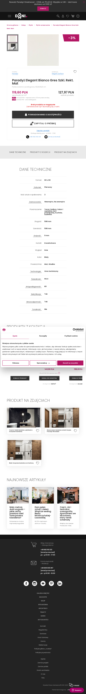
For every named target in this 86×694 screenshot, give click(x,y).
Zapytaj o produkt (43, 131)
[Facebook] (26, 585)
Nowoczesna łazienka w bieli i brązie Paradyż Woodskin (59, 430)
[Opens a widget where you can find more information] (76, 690)
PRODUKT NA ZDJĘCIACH (65, 152)
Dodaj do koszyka (49, 378)
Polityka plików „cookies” (43, 649)
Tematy (43, 612)
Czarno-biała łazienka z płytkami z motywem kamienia (21, 430)
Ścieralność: (36, 279)
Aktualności (43, 620)
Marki (43, 616)
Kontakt (43, 626)
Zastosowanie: (35, 202)
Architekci (43, 608)
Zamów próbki (43, 666)
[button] (12, 38)
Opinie (43, 659)
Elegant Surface (58, 74)
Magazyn (43, 597)
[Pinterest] (51, 585)
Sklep (43, 601)
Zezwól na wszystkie (70, 363)
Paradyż (15, 74)
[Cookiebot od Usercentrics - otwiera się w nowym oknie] (74, 329)
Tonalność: (36, 309)
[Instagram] (34, 585)
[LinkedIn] (59, 585)
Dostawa (43, 634)
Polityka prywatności (43, 652)
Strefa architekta (43, 670)
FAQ (43, 678)
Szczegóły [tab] (43, 336)
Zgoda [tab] (15, 336)
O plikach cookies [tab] (71, 336)
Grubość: (37, 236)
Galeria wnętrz (43, 593)
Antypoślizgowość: (33, 287)
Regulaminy (43, 630)
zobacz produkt (20, 378)
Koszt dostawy (43, 637)
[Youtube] (43, 585)
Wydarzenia (43, 605)
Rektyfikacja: (36, 294)
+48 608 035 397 (47, 568)
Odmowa (15, 363)
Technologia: (35, 271)
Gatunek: (37, 187)
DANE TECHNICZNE (17, 152)
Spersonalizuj (42, 363)
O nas (43, 674)
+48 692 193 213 (35, 137)
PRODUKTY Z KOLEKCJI (40, 152)
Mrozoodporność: (34, 302)
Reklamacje (43, 645)
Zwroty (43, 641)
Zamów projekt (43, 663)
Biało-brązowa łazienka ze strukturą (21, 463)
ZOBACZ (43, 8)
